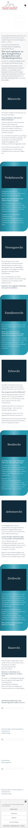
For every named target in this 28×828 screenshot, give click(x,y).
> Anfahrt (9, 42)
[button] (25, 801)
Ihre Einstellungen (14, 822)
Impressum (22, 825)
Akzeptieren (14, 813)
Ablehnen (14, 817)
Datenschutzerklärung (15, 825)
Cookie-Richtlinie (6, 825)
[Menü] (25, 5)
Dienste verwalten (13, 809)
